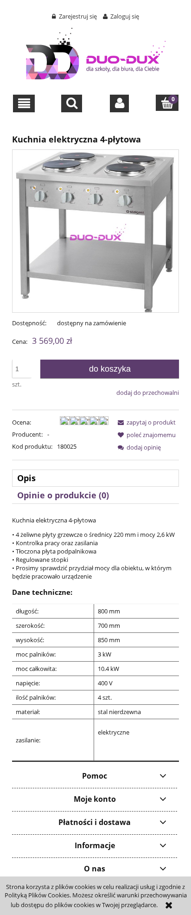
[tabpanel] (95, 638)
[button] (24, 103)
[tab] (95, 478)
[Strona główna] (96, 52)
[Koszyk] (167, 103)
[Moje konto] (119, 103)
